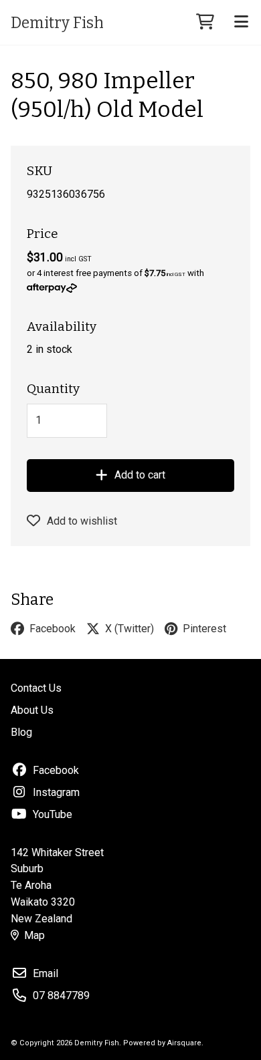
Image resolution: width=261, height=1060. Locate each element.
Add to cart (139, 475)
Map (34, 935)
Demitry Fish (57, 22)
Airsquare (184, 1043)
